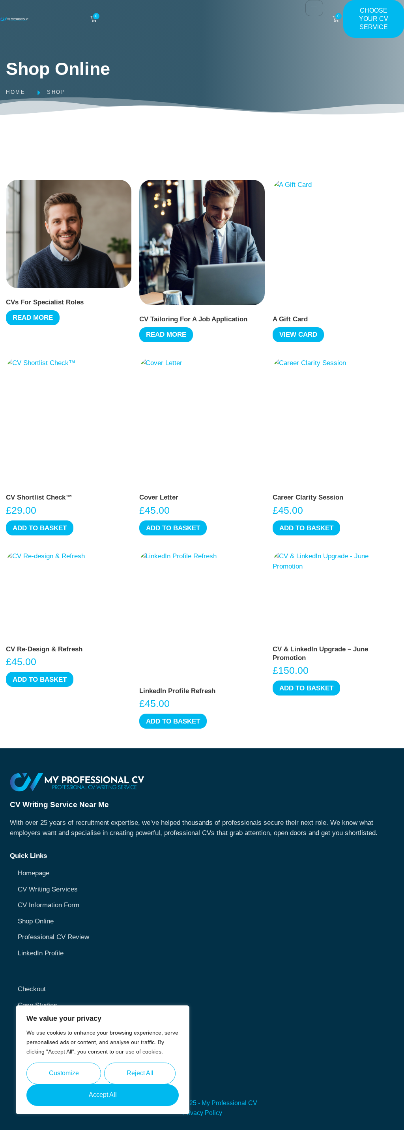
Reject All (140, 1073)
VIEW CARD (298, 334)
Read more (33, 317)
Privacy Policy (202, 1112)
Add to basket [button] (40, 528)
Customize (64, 1073)
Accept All (103, 1094)
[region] (102, 1059)
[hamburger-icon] (314, 8)
